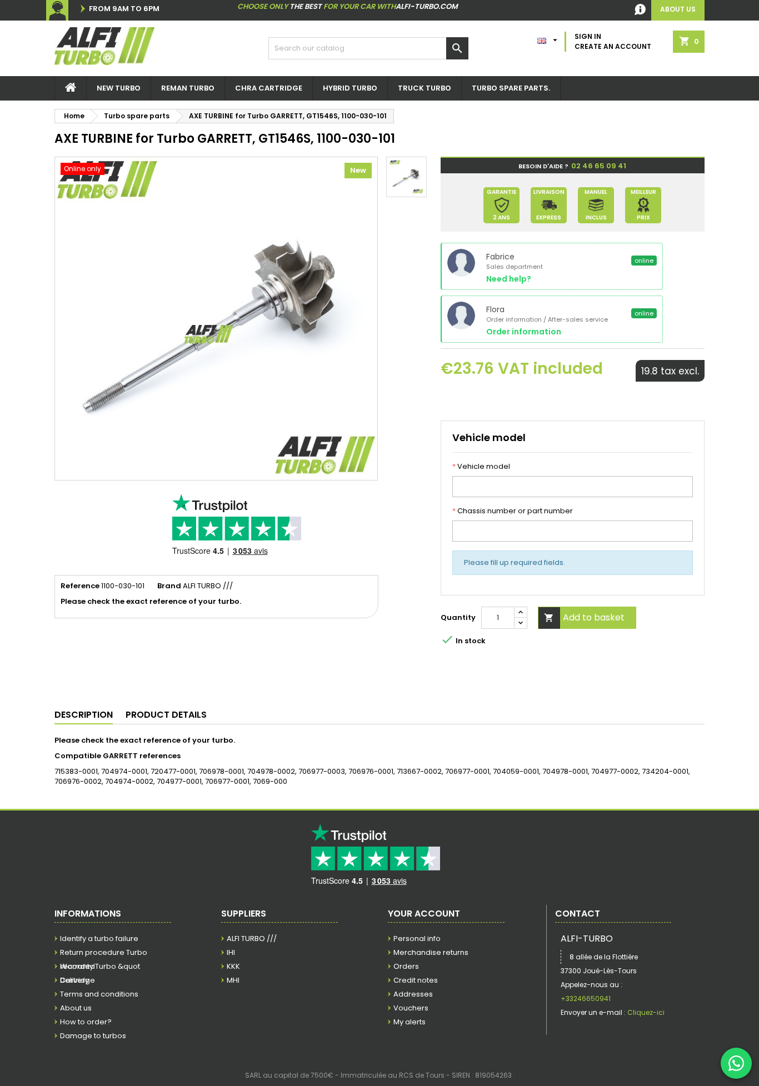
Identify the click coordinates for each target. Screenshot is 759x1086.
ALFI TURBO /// (252, 938)
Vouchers (410, 1008)
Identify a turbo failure (99, 938)
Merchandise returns (430, 952)
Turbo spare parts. (511, 88)
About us (76, 1008)
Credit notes (415, 980)
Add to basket (584, 617)
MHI (233, 980)
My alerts (409, 1022)
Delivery (74, 980)
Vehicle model (481, 467)
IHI (231, 952)
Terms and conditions (99, 994)
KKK (233, 966)
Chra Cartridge (268, 88)
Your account (424, 913)
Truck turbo (424, 88)
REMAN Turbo (187, 88)
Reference (80, 586)
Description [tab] (83, 714)
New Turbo (119, 88)
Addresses (413, 994)
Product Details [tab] (166, 714)
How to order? (86, 1022)
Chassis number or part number (512, 511)
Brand (169, 586)
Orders (406, 966)
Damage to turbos (93, 1035)
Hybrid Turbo (350, 88)
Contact (577, 913)
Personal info (417, 938)
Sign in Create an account (613, 41)
